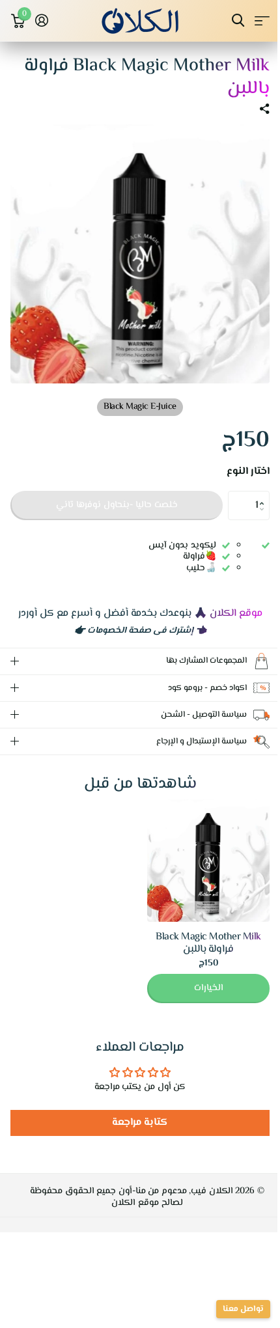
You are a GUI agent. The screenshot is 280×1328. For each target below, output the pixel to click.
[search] (238, 20)
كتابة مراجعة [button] (135, 1113)
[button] (264, 494)
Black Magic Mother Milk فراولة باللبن (198, 933)
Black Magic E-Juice (140, 407)
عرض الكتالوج (262, 20)
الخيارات (199, 978)
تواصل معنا (233, 1309)
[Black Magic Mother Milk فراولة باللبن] (198, 851)
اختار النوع (248, 471)
